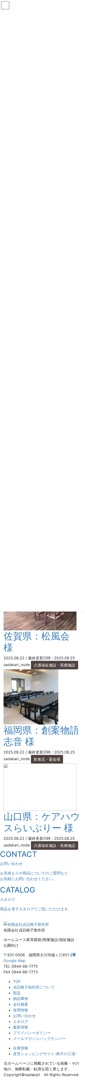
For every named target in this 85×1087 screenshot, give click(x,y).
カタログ (20, 1021)
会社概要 (20, 1004)
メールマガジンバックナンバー (39, 1038)
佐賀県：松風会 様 (37, 641)
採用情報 (20, 1010)
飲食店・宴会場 (47, 759)
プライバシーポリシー (32, 1032)
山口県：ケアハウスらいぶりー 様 (42, 822)
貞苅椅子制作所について (34, 987)
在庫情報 (20, 1048)
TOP (17, 981)
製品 (17, 992)
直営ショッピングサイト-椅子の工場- (45, 1053)
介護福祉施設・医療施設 (54, 665)
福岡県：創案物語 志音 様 (41, 735)
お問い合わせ (24, 1015)
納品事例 (20, 998)
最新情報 (20, 1027)
